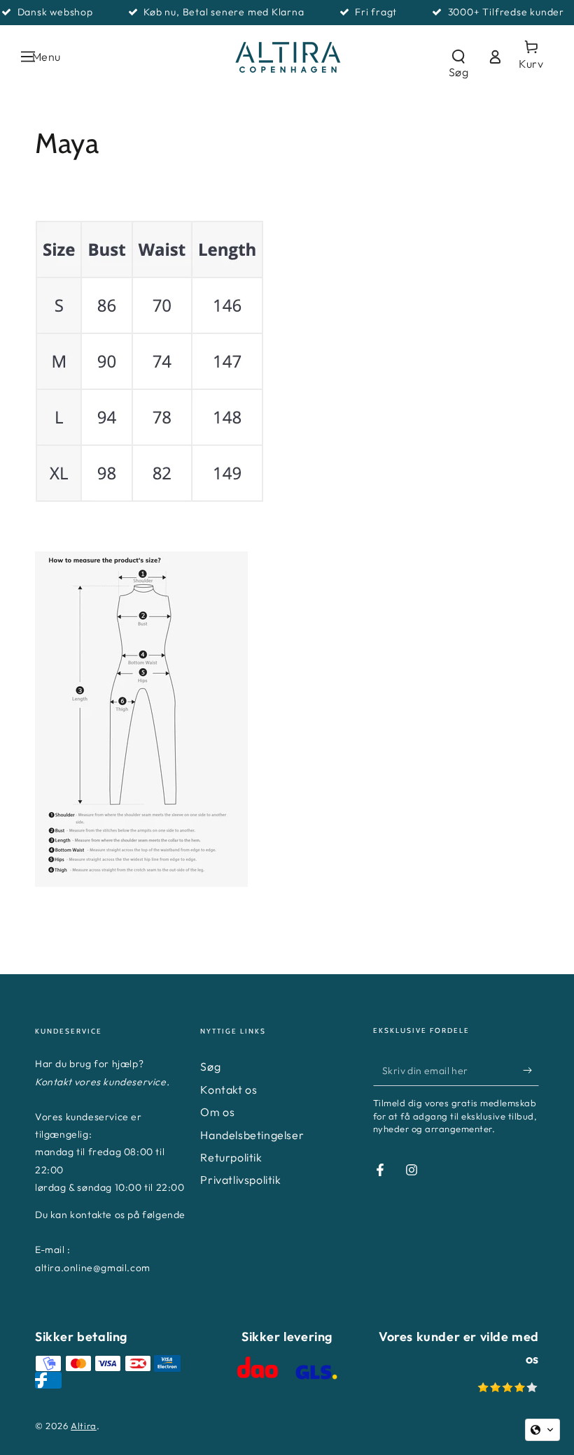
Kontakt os (228, 1089)
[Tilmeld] (531, 1070)
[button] (458, 56)
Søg (210, 1066)
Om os (217, 1112)
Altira (84, 1425)
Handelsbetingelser (252, 1135)
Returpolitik (231, 1157)
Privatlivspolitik (240, 1180)
